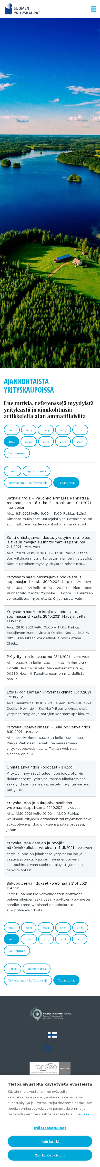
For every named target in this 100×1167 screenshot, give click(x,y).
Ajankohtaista (36, 471)
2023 (63, 430)
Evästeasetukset (50, 1128)
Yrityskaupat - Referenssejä (27, 482)
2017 (80, 441)
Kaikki (12, 471)
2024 (45, 430)
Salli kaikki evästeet (50, 1155)
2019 (46, 441)
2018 (63, 441)
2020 (28, 441)
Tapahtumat (66, 482)
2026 (11, 430)
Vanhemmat (16, 453)
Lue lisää (82, 1114)
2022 (80, 430)
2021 (11, 441)
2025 (29, 430)
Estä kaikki (50, 1141)
